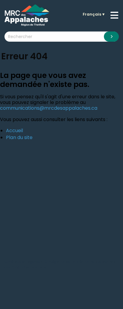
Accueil (14, 130)
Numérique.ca (15, 262)
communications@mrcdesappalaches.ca (48, 108)
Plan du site (19, 137)
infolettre (27, 267)
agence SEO (37, 262)
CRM (15, 267)
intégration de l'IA (61, 262)
